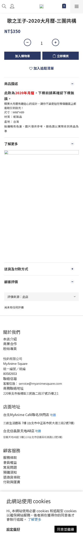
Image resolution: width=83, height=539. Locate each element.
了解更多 (34, 519)
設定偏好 (13, 529)
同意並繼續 (65, 529)
